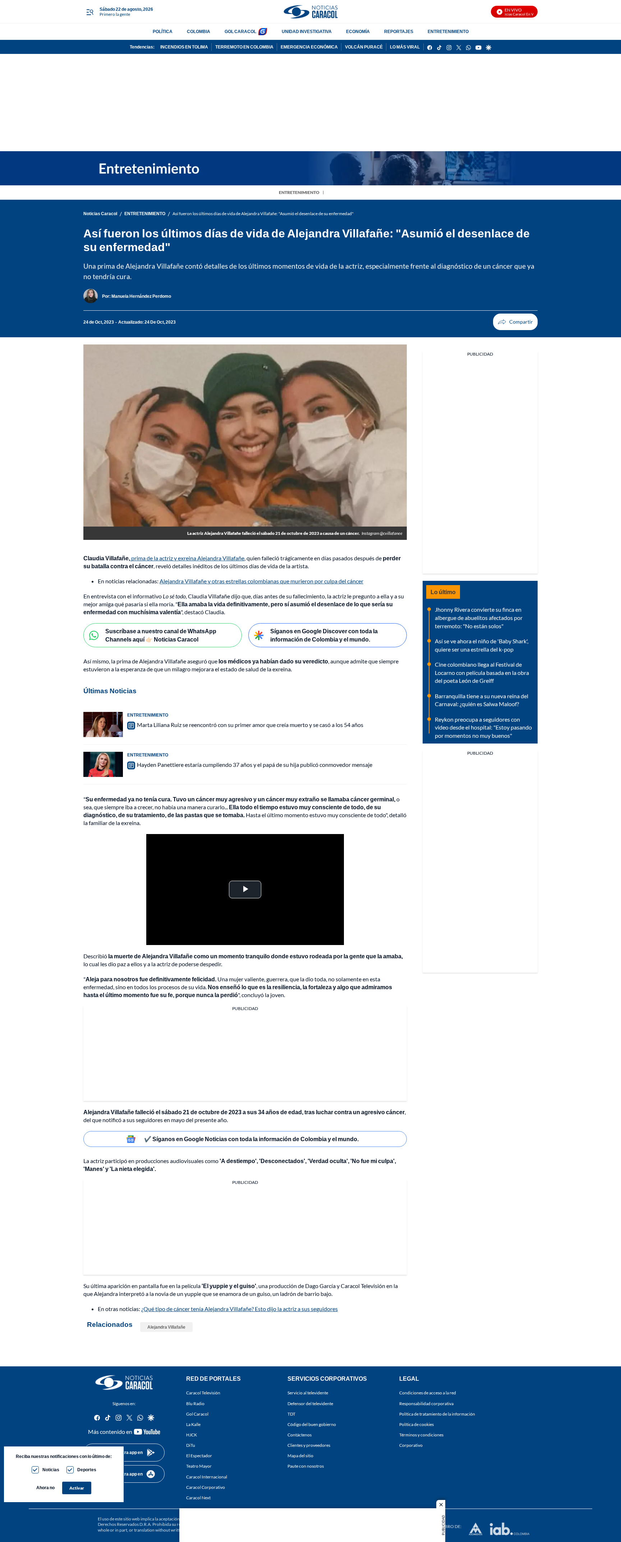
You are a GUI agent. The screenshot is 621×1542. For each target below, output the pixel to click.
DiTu (190, 1445)
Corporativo (411, 1445)
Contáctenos (300, 1434)
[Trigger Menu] (89, 12)
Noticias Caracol (100, 213)
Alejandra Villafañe (166, 1327)
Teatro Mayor (199, 1466)
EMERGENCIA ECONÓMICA (309, 47)
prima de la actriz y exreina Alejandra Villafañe (187, 558)
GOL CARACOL (240, 31)
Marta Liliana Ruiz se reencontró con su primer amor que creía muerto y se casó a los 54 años (250, 724)
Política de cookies (416, 1424)
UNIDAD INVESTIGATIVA (307, 31)
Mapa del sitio (300, 1455)
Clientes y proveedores (309, 1445)
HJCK (191, 1434)
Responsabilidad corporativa (426, 1403)
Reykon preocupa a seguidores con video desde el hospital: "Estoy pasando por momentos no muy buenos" (483, 727)
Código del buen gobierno (312, 1424)
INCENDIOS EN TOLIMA (184, 47)
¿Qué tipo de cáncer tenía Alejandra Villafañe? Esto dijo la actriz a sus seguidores (239, 1308)
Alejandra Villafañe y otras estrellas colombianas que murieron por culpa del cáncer (261, 581)
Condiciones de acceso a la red (427, 1392)
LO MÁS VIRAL (405, 47)
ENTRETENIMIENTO (448, 31)
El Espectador (199, 1455)
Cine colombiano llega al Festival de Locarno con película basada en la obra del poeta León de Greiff (482, 672)
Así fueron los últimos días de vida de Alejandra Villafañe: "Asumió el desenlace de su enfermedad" (263, 213)
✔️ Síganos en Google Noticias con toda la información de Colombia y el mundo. (251, 1138)
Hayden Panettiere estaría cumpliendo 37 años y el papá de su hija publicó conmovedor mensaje (254, 764)
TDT (291, 1414)
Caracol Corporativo (205, 1487)
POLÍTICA (162, 31)
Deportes (86, 1469)
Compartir (515, 322)
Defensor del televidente (310, 1403)
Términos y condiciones (421, 1434)
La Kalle (193, 1424)
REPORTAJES (398, 31)
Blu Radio (195, 1403)
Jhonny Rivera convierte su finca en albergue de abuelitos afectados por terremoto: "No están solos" (479, 617)
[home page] (310, 11)
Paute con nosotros (306, 1466)
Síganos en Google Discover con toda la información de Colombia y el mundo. (324, 635)
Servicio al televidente (308, 1392)
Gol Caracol (197, 1414)
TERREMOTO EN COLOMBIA (244, 47)
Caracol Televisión (203, 1392)
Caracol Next (198, 1497)
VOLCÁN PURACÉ (364, 47)
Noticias (50, 1469)
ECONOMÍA (358, 31)
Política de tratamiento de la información (437, 1414)
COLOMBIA (198, 31)
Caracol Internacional (206, 1476)
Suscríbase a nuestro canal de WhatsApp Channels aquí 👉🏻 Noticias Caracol (160, 635)
